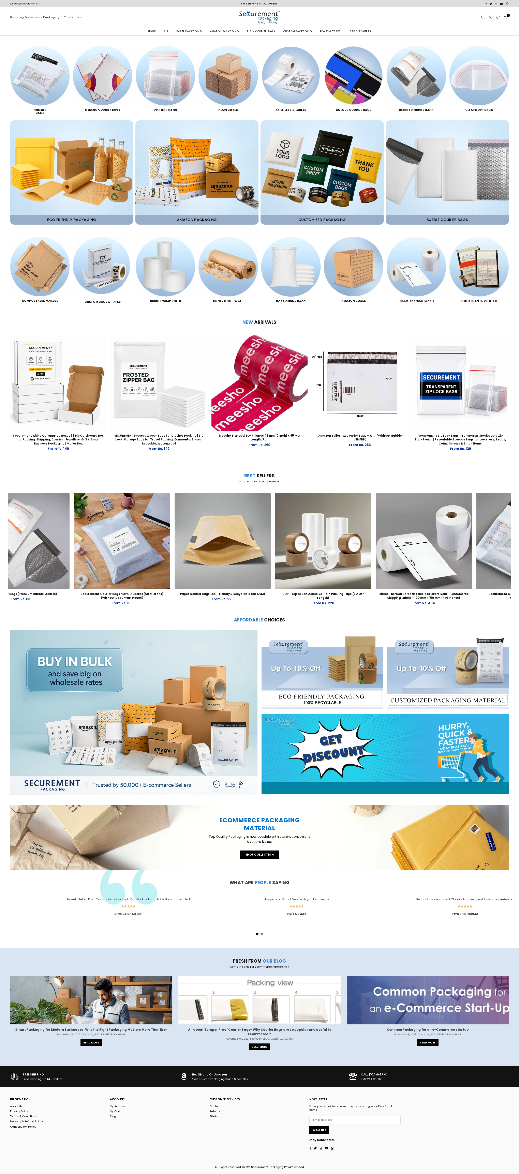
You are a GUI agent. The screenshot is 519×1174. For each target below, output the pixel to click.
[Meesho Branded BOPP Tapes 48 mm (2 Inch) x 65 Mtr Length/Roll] (259, 383)
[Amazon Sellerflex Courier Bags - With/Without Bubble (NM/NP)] (360, 383)
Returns (215, 1111)
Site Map (215, 1116)
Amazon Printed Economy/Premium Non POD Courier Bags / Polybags (342, 596)
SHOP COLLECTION (259, 855)
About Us (16, 1106)
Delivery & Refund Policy (26, 1121)
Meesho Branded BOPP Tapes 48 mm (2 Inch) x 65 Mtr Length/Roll (259, 438)
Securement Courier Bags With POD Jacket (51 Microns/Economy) (442, 596)
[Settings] (490, 17)
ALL (166, 31)
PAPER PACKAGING (189, 31)
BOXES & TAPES (330, 31)
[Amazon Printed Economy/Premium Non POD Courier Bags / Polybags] (342, 541)
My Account (118, 1106)
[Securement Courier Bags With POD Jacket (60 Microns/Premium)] (241, 541)
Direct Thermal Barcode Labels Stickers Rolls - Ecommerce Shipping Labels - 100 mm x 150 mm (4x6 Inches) (141, 596)
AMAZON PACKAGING (224, 31)
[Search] (483, 17)
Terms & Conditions (23, 1116)
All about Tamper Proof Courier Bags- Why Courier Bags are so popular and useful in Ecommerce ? (259, 1031)
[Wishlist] (498, 17)
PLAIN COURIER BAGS (261, 31)
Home (152, 31)
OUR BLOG (274, 961)
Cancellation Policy (23, 1127)
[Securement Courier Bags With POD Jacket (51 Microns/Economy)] (443, 541)
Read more (91, 1042)
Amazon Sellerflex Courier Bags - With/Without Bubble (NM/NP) (360, 438)
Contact (215, 1106)
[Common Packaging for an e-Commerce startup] (428, 1000)
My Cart (115, 1111)
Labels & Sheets (360, 31)
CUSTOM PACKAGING (297, 31)
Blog (113, 1116)
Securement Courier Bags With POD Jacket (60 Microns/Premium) (241, 596)
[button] (505, 17)
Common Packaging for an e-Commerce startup (428, 1029)
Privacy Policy (19, 1111)
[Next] (513, 553)
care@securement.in (26, 3)
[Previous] (5, 553)
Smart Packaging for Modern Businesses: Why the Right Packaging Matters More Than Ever (91, 1029)
